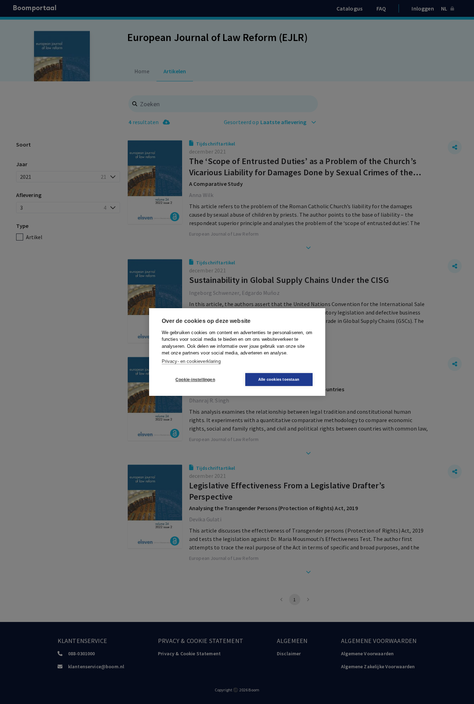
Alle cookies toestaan (278, 379)
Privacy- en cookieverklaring (191, 361)
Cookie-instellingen (195, 379)
